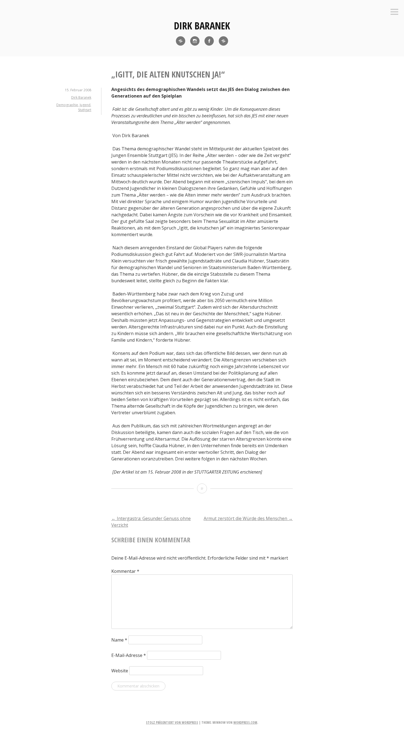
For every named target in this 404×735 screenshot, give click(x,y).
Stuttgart (84, 109)
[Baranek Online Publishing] (223, 40)
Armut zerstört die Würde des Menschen (248, 518)
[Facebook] (209, 40)
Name (119, 640)
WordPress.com (245, 722)
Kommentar (125, 571)
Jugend (85, 105)
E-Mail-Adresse (128, 655)
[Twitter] (180, 40)
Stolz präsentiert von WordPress (172, 722)
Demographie (67, 105)
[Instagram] (194, 40)
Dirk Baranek (202, 25)
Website (119, 671)
